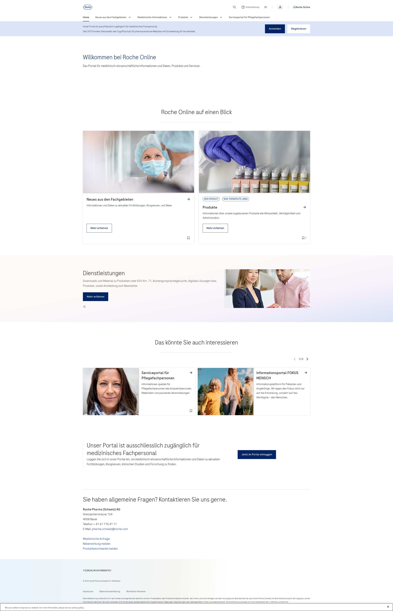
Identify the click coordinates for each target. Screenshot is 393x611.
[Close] (388, 606)
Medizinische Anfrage (96, 539)
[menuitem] (86, 17)
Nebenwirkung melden (97, 544)
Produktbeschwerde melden (100, 549)
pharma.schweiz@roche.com (110, 529)
